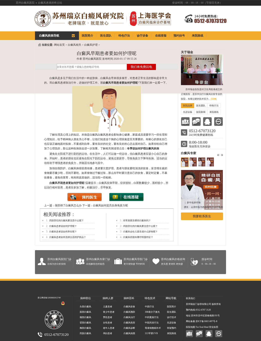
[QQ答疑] (208, 333)
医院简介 (171, 306)
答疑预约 (171, 328)
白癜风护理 (91, 44)
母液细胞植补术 (153, 328)
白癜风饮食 (129, 306)
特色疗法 (214, 105)
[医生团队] (185, 121)
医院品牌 (187, 105)
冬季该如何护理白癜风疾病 (143, 148)
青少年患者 (108, 312)
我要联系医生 (202, 216)
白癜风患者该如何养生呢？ (63, 231)
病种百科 (129, 298)
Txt (197, 327)
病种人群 (108, 298)
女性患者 (107, 322)
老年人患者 (108, 328)
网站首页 (59, 44)
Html (206, 327)
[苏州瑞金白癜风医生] (202, 171)
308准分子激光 (152, 312)
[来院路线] (218, 121)
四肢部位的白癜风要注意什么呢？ (66, 220)
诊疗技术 (171, 317)
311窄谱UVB (151, 333)
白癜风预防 (129, 312)
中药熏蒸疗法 (152, 317)
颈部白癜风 (85, 317)
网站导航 (171, 298)
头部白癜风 (85, 306)
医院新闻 (200, 112)
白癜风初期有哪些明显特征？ (138, 237)
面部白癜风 (85, 312)
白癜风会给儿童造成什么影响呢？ (140, 231)
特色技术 (150, 298)
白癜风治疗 (129, 317)
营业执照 (213, 327)
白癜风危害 (129, 322)
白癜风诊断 (129, 328)
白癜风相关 (74, 44)
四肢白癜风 (85, 333)
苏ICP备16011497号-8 (206, 321)
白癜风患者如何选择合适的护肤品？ (67, 237)
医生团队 (200, 105)
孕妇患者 (107, 333)
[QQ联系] (207, 121)
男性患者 (107, 317)
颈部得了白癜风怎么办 (68, 205)
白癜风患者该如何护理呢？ (63, 226)
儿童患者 (107, 306)
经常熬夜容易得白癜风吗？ (137, 220)
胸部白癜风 (85, 328)
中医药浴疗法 (152, 322)
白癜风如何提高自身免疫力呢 (110, 205)
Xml (201, 327)
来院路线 (214, 112)
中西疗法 (149, 306)
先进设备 (187, 112)
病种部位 (85, 298)
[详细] (214, 99)
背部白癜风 (85, 322)
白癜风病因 (129, 333)
